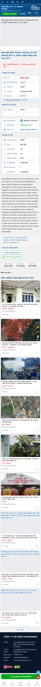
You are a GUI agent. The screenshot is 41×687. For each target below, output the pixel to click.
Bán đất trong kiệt (21, 237)
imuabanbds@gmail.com (23, 660)
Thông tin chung (8, 73)
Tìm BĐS (22, 14)
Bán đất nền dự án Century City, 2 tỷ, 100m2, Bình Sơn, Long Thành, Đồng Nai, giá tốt (19, 614)
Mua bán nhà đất (8, 237)
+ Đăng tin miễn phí (9, 14)
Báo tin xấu (6, 272)
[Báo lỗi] (38, 672)
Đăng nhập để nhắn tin (28, 130)
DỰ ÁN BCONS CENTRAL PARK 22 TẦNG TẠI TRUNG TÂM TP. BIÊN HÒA (20, 498)
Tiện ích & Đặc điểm (10, 248)
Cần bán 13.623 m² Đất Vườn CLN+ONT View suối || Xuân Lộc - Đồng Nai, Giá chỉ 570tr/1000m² (19, 344)
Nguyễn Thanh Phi (29, 120)
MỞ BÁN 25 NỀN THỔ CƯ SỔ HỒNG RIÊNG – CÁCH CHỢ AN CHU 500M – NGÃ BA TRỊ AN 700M (19, 382)
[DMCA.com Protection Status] (17, 666)
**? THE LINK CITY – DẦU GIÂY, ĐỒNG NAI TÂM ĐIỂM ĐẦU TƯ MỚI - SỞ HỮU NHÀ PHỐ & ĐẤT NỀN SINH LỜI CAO (19, 537)
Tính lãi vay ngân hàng (14, 257)
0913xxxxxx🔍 (26, 125)
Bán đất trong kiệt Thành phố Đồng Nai (15, 240)
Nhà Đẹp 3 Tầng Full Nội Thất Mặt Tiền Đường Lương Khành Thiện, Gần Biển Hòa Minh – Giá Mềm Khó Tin (20, 575)
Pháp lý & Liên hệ (9, 105)
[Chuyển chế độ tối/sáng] (2, 2)
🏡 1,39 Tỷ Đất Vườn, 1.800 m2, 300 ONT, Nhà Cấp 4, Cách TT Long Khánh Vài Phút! (20, 305)
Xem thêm (20, 630)
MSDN (6, 642)
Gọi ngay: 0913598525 (21, 677)
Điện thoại (7, 655)
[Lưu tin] (37, 314)
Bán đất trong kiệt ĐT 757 (11, 242)
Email (6, 660)
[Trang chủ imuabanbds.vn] (35, 7)
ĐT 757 (24, 100)
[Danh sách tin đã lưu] (7, 2)
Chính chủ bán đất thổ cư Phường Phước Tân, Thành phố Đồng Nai (20, 421)
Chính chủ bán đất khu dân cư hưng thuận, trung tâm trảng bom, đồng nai (20, 459)
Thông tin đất (7, 135)
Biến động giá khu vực (13, 253)
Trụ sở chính (6, 651)
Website (7, 657)
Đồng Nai (16, 100)
